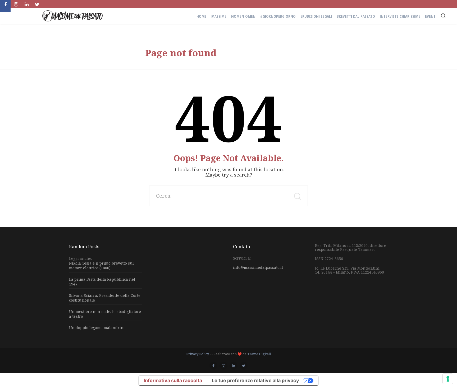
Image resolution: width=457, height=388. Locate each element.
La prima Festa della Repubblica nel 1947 (102, 282)
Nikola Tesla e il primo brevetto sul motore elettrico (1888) (101, 265)
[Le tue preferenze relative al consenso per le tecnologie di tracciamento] (448, 379)
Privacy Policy (197, 354)
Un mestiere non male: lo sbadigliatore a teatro (105, 314)
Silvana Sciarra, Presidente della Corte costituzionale (104, 298)
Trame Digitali (259, 354)
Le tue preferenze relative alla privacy (255, 380)
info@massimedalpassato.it (258, 267)
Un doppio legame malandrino (97, 327)
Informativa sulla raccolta (173, 380)
